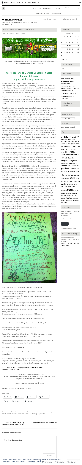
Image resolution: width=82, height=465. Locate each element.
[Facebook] (3, 8)
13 (70, 46)
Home (34, 8)
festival (64, 157)
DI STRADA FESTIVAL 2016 (68, 93)
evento (69, 155)
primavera (64, 190)
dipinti (66, 152)
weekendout (64, 202)
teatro (69, 198)
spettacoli (63, 195)
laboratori (73, 168)
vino (78, 200)
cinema (76, 146)
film (72, 158)
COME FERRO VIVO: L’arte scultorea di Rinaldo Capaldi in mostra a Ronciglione (70, 88)
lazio (77, 168)
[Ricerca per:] (72, 8)
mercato (14, 414)
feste (77, 155)
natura (68, 184)
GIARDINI (73, 165)
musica (76, 181)
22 (75, 49)
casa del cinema (65, 147)
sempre (71, 193)
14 (72, 46)
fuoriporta (8, 414)
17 (61, 49)
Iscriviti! (65, 224)
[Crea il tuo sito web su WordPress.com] (41, 2)
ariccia (54, 412)
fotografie (73, 161)
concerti (64, 149)
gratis (64, 168)
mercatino (75, 171)
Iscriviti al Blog (66, 207)
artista (69, 139)
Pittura (73, 186)
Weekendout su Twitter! (49, 19)
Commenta (49, 455)
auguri (71, 144)
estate (71, 152)
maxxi (70, 171)
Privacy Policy (73, 243)
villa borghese (65, 200)
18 (64, 49)
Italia (68, 168)
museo (72, 178)
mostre (72, 175)
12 (67, 46)
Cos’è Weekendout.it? (45, 8)
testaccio (75, 198)
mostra (65, 174)
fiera (69, 158)
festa (74, 155)
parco (69, 186)
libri (62, 171)
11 (64, 46)
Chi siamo (58, 8)
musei (77, 175)
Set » (66, 59)
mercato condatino (23, 414)
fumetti (67, 163)
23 (78, 49)
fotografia (64, 161)
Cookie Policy (65, 245)
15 (75, 46)
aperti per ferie (47, 412)
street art (63, 198)
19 (67, 49)
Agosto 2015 (25, 412)
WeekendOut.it (12, 19)
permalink (42, 414)
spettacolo (70, 195)
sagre (62, 193)
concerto (69, 149)
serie (75, 193)
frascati (63, 163)
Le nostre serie (56, 13)
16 (78, 46)
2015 (73, 137)
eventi (63, 155)
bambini (76, 144)
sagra (77, 190)
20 (70, 49)
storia (75, 195)
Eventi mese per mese (42, 13)
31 (61, 55)
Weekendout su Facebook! (69, 19)
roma (70, 190)
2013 (66, 137)
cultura (75, 149)
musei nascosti (65, 178)
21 (72, 49)
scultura (66, 193)
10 (61, 46)
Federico (22, 33)
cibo (3, 414)
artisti (73, 139)
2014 (70, 137)
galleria (63, 165)
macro (65, 171)
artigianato (64, 139)
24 (61, 52)
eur (75, 152)
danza (62, 152)
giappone (67, 165)
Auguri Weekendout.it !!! (67, 78)
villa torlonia (73, 200)
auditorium (64, 141)
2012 (62, 137)
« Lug (62, 59)
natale (63, 184)
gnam (77, 165)
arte (77, 136)
